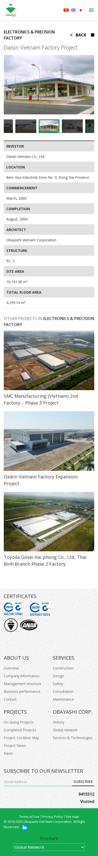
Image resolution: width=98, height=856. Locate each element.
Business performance (22, 691)
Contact (10, 699)
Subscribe (83, 781)
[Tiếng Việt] (66, 10)
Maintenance (63, 699)
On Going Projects (19, 722)
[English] (73, 10)
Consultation (63, 691)
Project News (15, 745)
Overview (11, 668)
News (8, 753)
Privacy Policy (52, 816)
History (58, 722)
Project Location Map (21, 737)
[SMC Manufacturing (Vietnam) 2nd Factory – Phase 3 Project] (49, 360)
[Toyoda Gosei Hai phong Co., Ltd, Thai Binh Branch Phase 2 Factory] (49, 522)
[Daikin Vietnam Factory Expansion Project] (49, 441)
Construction (63, 668)
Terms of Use (29, 816)
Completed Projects (20, 730)
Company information (21, 675)
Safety (58, 683)
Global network (65, 730)
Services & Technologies (73, 737)
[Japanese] (80, 10)
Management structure (22, 683)
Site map (72, 816)
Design (58, 675)
